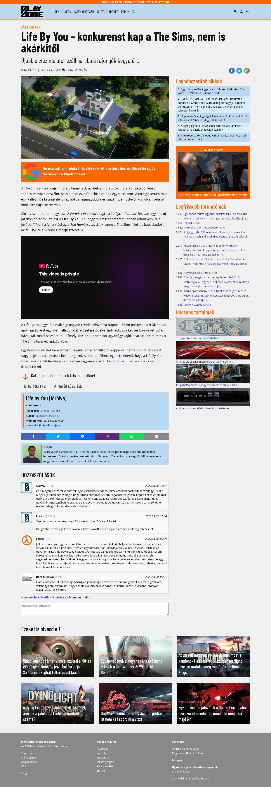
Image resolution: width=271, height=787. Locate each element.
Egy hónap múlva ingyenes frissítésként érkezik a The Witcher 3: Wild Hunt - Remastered (211, 91)
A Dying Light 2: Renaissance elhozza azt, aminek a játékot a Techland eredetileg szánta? (210, 127)
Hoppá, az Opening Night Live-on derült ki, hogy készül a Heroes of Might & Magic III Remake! (212, 118)
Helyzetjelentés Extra (196, 272)
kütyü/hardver (107, 11)
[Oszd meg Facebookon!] (231, 70)
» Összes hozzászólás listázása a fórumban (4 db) (55, 597)
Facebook (102, 748)
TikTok (101, 770)
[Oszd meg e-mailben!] (246, 70)
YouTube (102, 753)
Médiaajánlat (29, 757)
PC (41, 405)
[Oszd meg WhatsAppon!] (131, 436)
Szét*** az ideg (192, 304)
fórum (125, 11)
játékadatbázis (84, 11)
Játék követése (70, 386)
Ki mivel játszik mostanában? (200, 227)
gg (133, 11)
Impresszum (28, 753)
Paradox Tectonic (49, 410)
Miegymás (178, 760)
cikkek (66, 11)
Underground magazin (185, 748)
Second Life (52, 230)
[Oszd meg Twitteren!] (239, 70)
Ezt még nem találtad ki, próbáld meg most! (213, 195)
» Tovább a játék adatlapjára (43, 425)
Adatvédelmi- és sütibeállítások (190, 778)
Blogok (25, 773)
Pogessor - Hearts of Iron (187, 753)
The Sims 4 (113, 361)
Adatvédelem (29, 762)
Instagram (103, 757)
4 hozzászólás (76, 70)
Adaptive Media (181, 771)
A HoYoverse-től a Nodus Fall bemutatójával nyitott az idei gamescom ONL (212, 137)
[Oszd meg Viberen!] (107, 436)
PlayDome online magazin (38, 741)
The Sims (31, 188)
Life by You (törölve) (46, 397)
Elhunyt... (188, 223)
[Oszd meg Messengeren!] (82, 436)
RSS (23, 766)
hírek (55, 11)
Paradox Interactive (46, 415)
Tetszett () (36, 386)
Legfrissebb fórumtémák (201, 206)
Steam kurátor (105, 766)
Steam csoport (105, 762)
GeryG (32, 70)
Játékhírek (31, 27)
